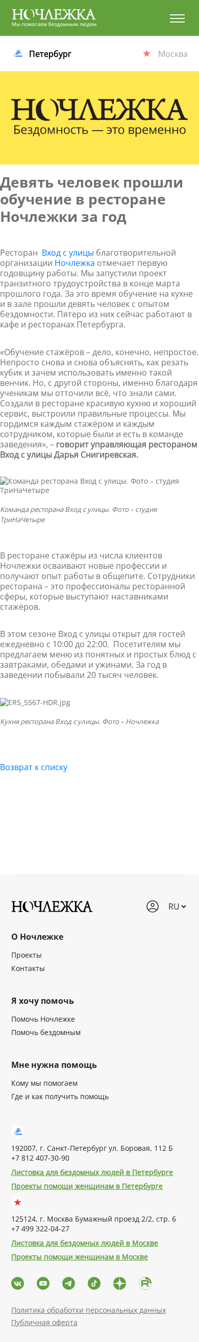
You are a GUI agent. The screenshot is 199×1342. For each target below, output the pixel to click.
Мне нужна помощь (54, 1064)
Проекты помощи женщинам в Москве (79, 1257)
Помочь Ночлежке (43, 1019)
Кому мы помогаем (44, 1083)
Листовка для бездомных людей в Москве (84, 1243)
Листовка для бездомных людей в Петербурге (92, 1172)
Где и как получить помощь (60, 1096)
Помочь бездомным (46, 1032)
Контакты (28, 968)
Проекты (26, 955)
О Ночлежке (37, 936)
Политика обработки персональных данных (88, 1310)
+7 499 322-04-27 (40, 1228)
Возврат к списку (33, 767)
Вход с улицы (68, 252)
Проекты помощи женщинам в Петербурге (87, 1186)
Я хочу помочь (42, 1000)
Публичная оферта (44, 1322)
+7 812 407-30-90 (40, 1158)
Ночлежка (75, 263)
